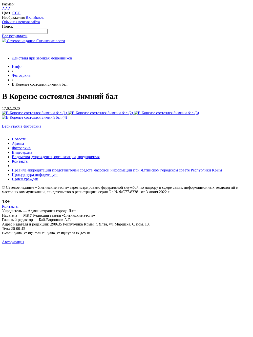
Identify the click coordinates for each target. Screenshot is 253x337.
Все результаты (14, 36)
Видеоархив (22, 152)
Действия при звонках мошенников (42, 58)
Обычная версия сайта (21, 22)
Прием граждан (25, 179)
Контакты (20, 161)
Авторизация (13, 242)
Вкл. (29, 17)
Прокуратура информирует (35, 174)
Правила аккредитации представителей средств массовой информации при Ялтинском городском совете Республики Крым (117, 170)
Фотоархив (21, 75)
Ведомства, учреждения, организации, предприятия (56, 157)
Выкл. (38, 17)
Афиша (18, 143)
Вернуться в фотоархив (22, 126)
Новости (19, 139)
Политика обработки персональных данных (39, 237)
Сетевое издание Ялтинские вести (35, 41)
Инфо (16, 66)
